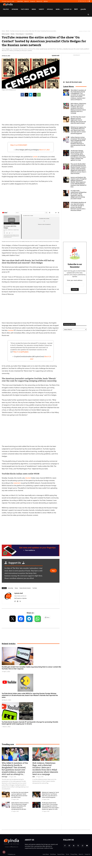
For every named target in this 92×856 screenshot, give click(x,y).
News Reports (20, 34)
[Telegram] (30, 94)
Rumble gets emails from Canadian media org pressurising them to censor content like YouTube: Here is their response (31, 668)
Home (3, 31)
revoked (11, 330)
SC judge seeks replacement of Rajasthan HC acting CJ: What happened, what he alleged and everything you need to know (78, 195)
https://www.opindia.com (20, 596)
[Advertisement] (30, 431)
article (35, 157)
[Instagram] (81, 1)
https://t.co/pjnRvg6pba (20, 352)
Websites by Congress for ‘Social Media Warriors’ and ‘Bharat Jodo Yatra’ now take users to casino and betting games (50, 794)
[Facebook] (79, 1)
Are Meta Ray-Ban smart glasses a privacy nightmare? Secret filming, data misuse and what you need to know (19, 794)
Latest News (68, 86)
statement (16, 483)
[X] (85, 1)
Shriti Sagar (4, 776)
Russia (16, 588)
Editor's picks (5, 34)
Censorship (10, 588)
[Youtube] (89, 1)
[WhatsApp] (87, 1)
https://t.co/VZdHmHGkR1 (18, 145)
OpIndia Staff (55, 55)
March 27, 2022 (44, 150)
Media (12, 34)
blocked (28, 478)
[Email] (35, 94)
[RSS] (83, 1)
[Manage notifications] (4, 852)
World (7, 31)
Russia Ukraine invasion (25, 588)
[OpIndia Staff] (8, 597)
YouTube (35, 588)
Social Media (29, 34)
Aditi (33, 776)
